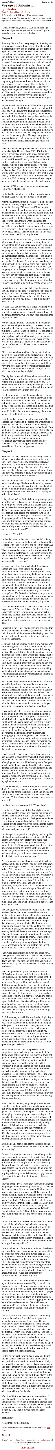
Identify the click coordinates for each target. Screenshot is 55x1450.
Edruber (11, 9)
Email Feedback (8, 12)
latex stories (27, 1447)
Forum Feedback (23, 12)
